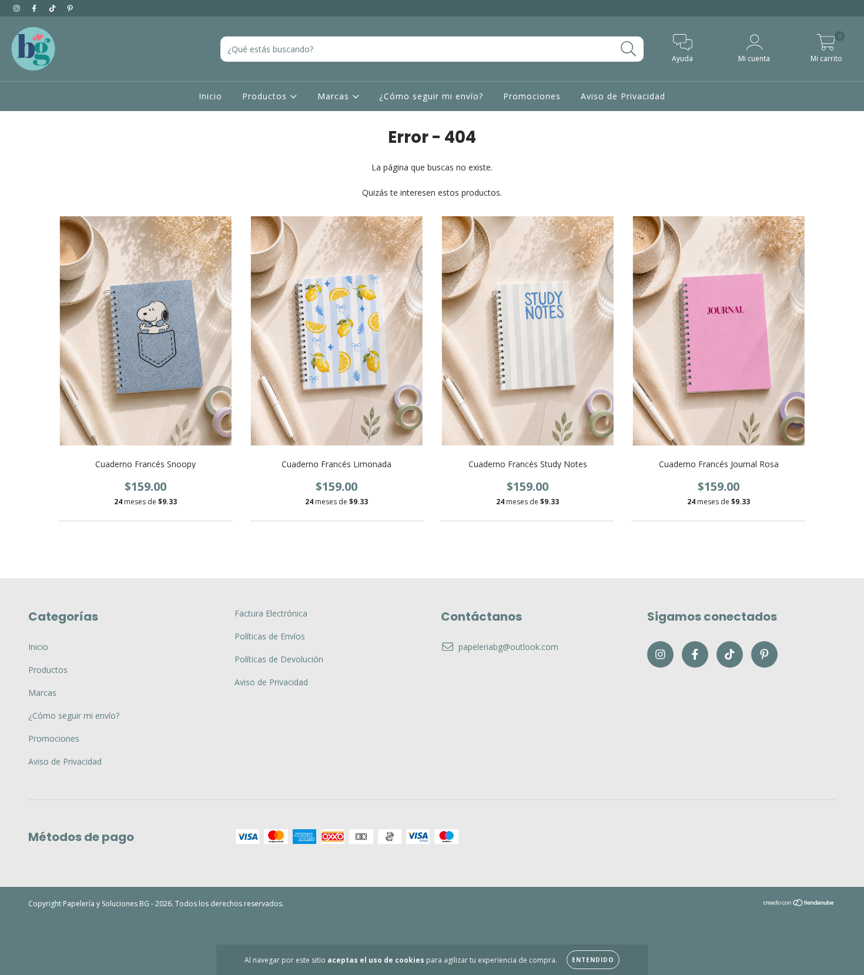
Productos (266, 96)
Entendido (593, 960)
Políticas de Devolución (279, 659)
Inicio (210, 96)
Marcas (334, 96)
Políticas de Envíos (270, 636)
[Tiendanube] (799, 904)
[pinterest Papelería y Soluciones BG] (70, 8)
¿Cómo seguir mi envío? (431, 96)
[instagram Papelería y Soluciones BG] (17, 8)
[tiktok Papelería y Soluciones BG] (53, 8)
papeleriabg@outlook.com (508, 646)
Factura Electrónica (271, 613)
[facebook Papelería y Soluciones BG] (35, 8)
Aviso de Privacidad (623, 96)
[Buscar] (628, 49)
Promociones (532, 96)
